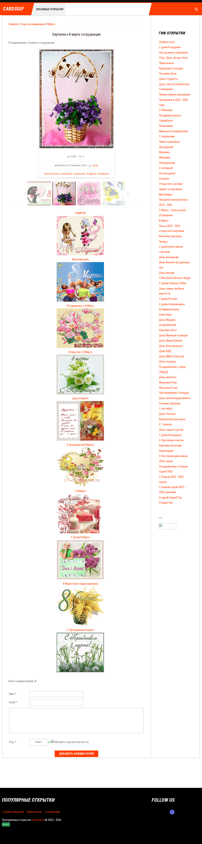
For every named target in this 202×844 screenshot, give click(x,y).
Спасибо (164, 178)
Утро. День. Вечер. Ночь (173, 57)
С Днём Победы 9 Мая (172, 283)
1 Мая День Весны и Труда (175, 278)
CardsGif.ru (38, 820)
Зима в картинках (169, 141)
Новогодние (166, 451)
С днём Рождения (170, 47)
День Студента (168, 79)
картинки (79, 173)
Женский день (80, 259)
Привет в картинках (170, 189)
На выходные (167, 173)
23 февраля (166, 215)
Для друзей (166, 147)
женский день (52, 173)
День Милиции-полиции (173, 335)
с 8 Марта (80, 491)
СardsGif (13, 9)
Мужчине (164, 152)
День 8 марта (80, 398)
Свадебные (166, 120)
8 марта (91, 173)
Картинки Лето (168, 330)
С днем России (168, 299)
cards (95, 165)
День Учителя (167, 414)
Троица (163, 241)
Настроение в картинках (173, 52)
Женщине (164, 157)
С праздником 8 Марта (80, 445)
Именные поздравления (173, 131)
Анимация (103, 173)
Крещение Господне (171, 68)
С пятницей (166, 168)
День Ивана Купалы (171, 340)
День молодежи (169, 257)
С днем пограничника (172, 304)
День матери (166, 273)
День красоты (167, 377)
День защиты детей (171, 429)
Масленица (165, 194)
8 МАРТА (80, 213)
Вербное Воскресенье (172, 419)
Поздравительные (170, 115)
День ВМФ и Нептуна (171, 356)
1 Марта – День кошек (172, 210)
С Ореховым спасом (171, 440)
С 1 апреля (165, 424)
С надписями (167, 136)
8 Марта (50, 24)
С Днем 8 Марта (80, 537)
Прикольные (166, 63)
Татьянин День (168, 73)
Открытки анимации (32, 24)
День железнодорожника (174, 398)
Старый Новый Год (170, 497)
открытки (67, 173)
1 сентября (165, 408)
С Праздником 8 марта (80, 630)
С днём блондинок (170, 435)
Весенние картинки (170, 236)
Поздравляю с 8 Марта (80, 306)
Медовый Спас (168, 382)
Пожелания (166, 126)
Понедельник (167, 163)
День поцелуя (167, 361)
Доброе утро (167, 42)
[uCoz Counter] (167, 528)
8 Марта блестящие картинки (80, 583)
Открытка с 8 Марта (80, 352)
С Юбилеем (165, 110)
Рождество (166, 502)
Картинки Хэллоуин (170, 445)
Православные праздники (174, 94)
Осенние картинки (169, 403)
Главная (13, 24)
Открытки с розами (170, 184)
